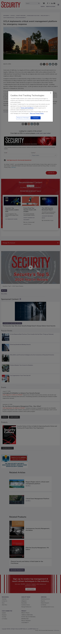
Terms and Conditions (27, 108)
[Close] (50, 93)
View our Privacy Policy (37, 113)
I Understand (35, 117)
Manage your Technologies (23, 117)
